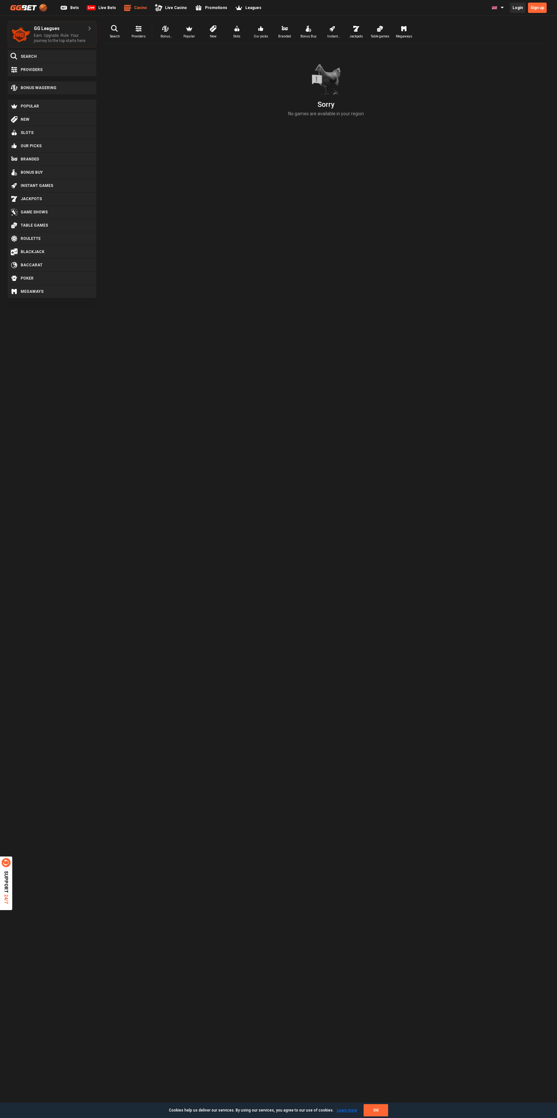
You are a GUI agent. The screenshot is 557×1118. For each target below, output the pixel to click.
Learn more (347, 1110)
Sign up (537, 7)
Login (518, 7)
